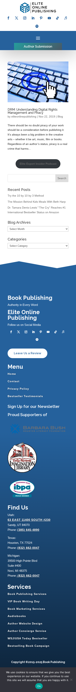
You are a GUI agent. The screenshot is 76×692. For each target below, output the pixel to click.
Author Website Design (25, 623)
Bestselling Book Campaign (28, 645)
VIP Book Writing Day (24, 601)
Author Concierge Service (27, 630)
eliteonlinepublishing (23, 116)
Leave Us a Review (27, 353)
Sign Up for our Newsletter (34, 406)
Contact (13, 381)
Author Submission (38, 46)
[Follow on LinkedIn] (33, 18)
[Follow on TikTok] (57, 18)
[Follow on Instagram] (25, 18)
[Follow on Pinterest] (41, 18)
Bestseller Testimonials (25, 396)
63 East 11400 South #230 (29, 519)
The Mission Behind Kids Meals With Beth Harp (37, 201)
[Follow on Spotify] (37, 26)
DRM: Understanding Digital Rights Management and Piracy (32, 111)
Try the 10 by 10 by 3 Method (26, 195)
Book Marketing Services (26, 608)
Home (12, 373)
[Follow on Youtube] (49, 18)
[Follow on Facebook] (8, 18)
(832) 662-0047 (28, 547)
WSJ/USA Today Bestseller (27, 638)
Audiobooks (17, 616)
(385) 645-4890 (28, 529)
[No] (71, 680)
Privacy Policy (18, 388)
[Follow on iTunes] (66, 18)
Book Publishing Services (27, 593)
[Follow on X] (16, 18)
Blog (60, 116)
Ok (39, 686)
